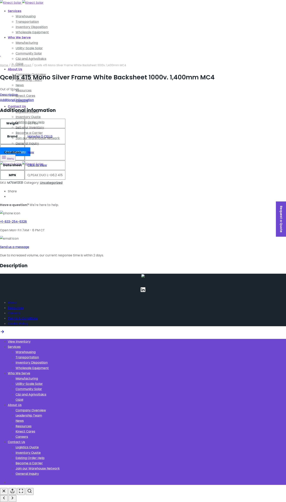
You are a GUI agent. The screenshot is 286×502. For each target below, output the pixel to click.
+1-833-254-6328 (13, 221)
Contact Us (16, 442)
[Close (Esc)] (4, 491)
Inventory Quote (28, 117)
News (20, 85)
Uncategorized (21, 65)
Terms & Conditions (23, 318)
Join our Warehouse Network (38, 468)
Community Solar (29, 53)
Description (9, 94)
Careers (14, 313)
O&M (19, 399)
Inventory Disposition (32, 27)
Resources (24, 90)
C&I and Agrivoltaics (31, 394)
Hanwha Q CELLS (40, 136)
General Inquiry (27, 143)
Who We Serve (19, 37)
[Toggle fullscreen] (21, 491)
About (12, 302)
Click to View (37, 165)
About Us (15, 69)
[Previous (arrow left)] (4, 498)
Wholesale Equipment (32, 32)
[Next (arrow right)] (12, 498)
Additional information (17, 100)
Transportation (27, 21)
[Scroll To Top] (2, 333)
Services (14, 11)
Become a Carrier (29, 133)
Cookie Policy (18, 323)
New (30, 152)
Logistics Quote (27, 447)
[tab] (143, 94)
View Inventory (19, 341)
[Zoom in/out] (29, 491)
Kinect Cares (25, 95)
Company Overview (31, 410)
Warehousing (26, 16)
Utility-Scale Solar (29, 48)
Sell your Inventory (30, 127)
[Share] (12, 491)
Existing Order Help (30, 458)
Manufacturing (27, 42)
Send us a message (14, 247)
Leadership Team (29, 415)
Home (4, 65)
